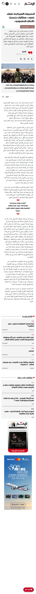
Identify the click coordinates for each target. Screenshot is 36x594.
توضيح (31, 351)
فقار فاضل (32, 368)
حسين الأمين (31, 329)
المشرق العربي (25, 27)
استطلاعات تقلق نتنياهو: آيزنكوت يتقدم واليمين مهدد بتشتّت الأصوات (18, 386)
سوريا (32, 395)
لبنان (33, 321)
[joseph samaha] (3, 4)
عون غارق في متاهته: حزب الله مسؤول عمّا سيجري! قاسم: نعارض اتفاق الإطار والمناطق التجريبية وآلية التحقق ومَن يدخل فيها (18, 338)
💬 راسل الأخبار (28, 589)
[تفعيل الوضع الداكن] (19, 3)
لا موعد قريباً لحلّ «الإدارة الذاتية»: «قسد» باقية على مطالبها (19, 412)
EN (15, 4)
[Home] (29, 3)
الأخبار (24, 51)
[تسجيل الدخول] (11, 3)
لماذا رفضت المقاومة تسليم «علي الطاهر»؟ (21, 325)
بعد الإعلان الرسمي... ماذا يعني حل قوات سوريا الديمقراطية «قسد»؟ (18, 399)
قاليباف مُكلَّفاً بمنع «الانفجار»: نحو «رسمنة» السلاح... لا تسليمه (18, 363)
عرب (32, 27)
